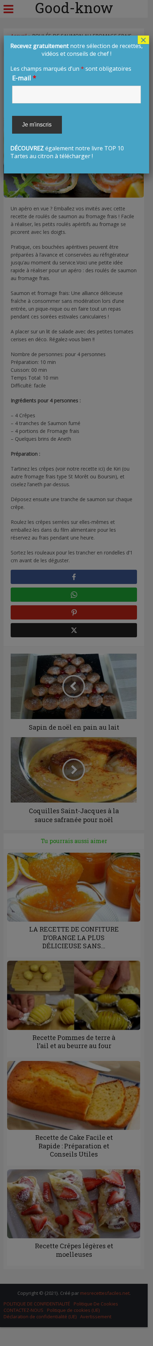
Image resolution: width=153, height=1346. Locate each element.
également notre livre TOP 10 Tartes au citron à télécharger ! (76, 101)
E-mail (24, 78)
